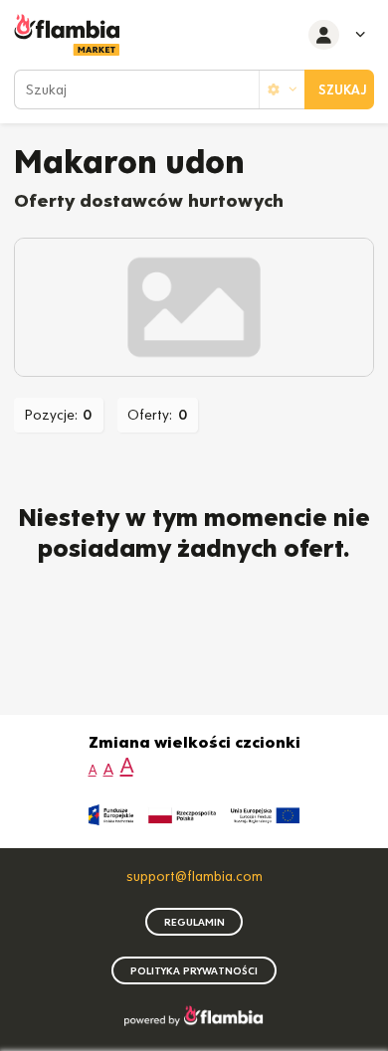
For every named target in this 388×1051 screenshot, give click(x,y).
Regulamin (194, 922)
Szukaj (342, 89)
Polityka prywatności (194, 970)
